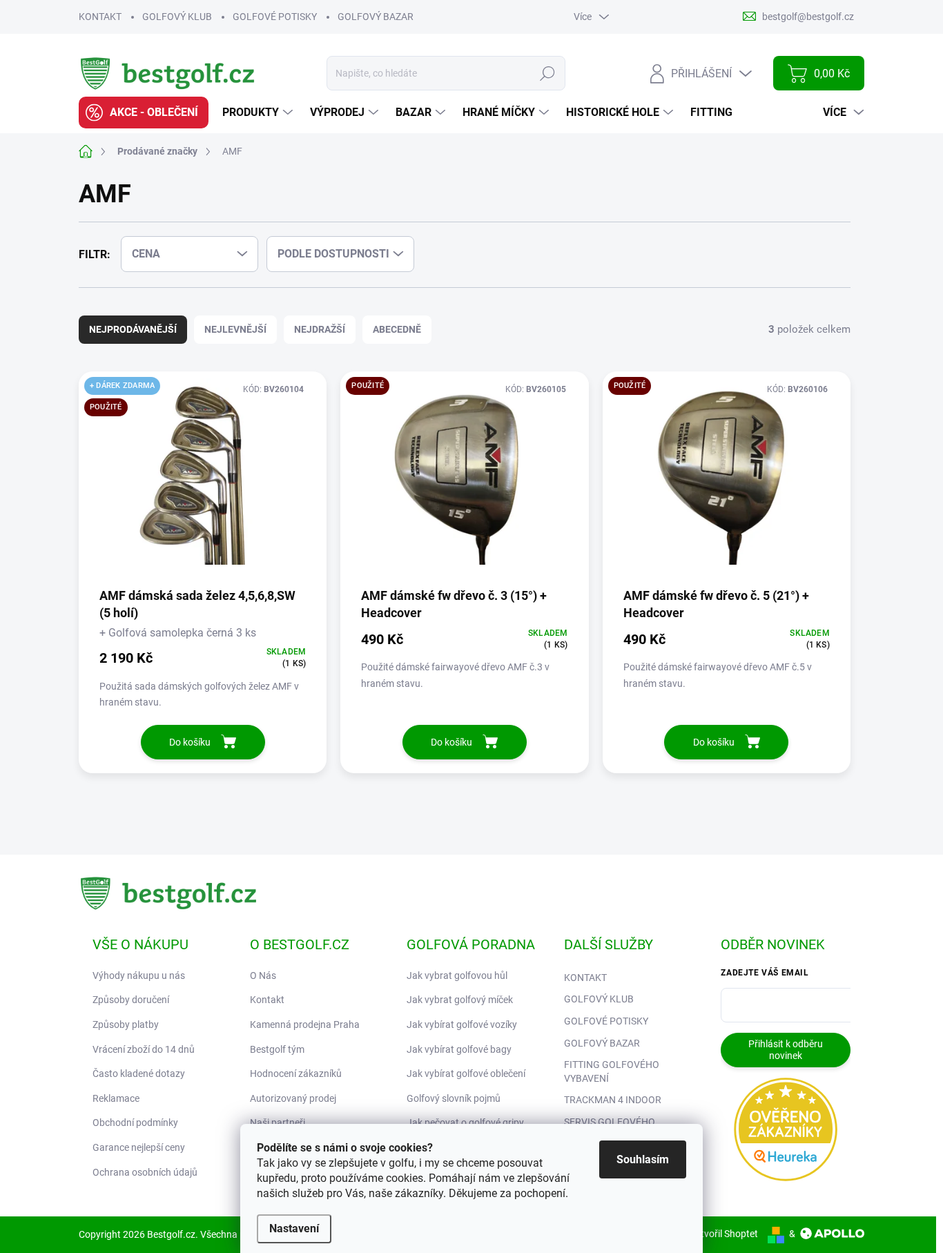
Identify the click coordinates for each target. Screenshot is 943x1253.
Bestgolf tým (277, 1049)
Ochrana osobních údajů (145, 1172)
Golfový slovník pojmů (453, 1098)
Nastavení (294, 1228)
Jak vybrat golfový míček (460, 999)
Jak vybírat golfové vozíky (462, 1024)
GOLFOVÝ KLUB (177, 16)
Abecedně (397, 329)
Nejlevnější (235, 329)
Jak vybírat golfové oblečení (466, 1073)
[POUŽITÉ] (464, 478)
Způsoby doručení (131, 999)
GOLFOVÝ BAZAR (376, 16)
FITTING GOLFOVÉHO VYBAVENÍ (611, 1071)
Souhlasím (642, 1159)
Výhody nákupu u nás (139, 975)
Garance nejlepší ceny (139, 1147)
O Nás (263, 975)
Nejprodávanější (133, 329)
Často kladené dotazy (139, 1073)
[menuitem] (143, 112)
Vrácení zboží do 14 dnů (144, 1049)
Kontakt (267, 999)
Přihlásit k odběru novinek (785, 1049)
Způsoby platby (126, 1024)
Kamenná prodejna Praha (305, 1024)
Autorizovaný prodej (293, 1098)
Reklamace (116, 1098)
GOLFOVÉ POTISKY (275, 16)
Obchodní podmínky (135, 1122)
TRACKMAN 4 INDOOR (612, 1099)
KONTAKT (100, 16)
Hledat (548, 73)
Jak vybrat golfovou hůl (457, 975)
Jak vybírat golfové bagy (459, 1049)
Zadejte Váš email (764, 973)
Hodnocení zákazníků (296, 1073)
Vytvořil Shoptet (724, 1233)
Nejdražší (319, 329)
